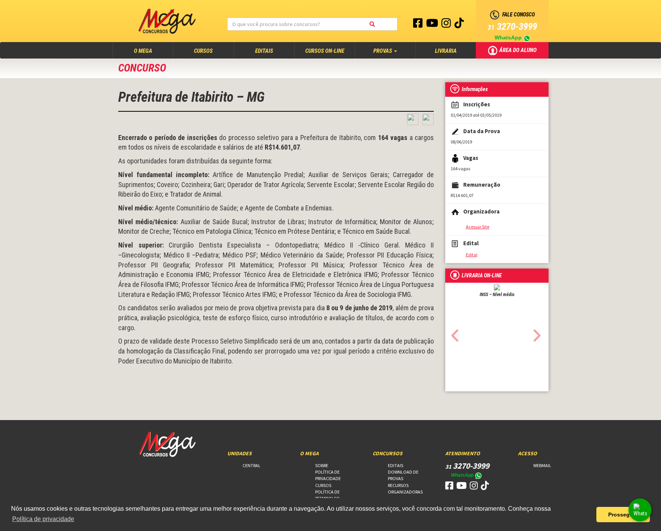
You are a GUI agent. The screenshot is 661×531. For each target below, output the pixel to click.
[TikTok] (459, 25)
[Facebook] (418, 25)
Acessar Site (477, 227)
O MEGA (150, 50)
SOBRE (321, 465)
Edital (471, 254)
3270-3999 (512, 26)
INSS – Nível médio (497, 294)
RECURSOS (398, 485)
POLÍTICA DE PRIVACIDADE (328, 475)
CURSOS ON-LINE (324, 50)
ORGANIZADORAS (405, 492)
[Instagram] (446, 25)
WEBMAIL (542, 465)
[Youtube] (433, 25)
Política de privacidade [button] (43, 519)
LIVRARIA (446, 50)
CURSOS (203, 50)
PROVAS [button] (383, 50)
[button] (453, 333)
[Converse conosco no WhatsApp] (639, 509)
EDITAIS (264, 50)
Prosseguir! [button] (623, 514)
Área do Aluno (518, 49)
